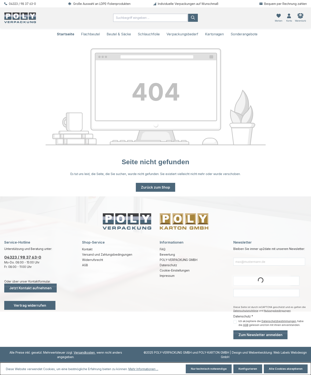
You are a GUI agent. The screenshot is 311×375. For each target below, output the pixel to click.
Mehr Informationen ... (143, 369)
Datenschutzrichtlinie (245, 310)
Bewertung (167, 254)
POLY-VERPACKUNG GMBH (178, 260)
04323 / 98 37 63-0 (22, 257)
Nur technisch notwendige (209, 368)
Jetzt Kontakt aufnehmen (30, 288)
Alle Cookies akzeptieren (286, 368)
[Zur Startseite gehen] (51, 17)
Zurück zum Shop (155, 187)
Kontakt (87, 249)
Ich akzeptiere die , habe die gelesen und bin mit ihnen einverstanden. (271, 323)
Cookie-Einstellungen (175, 270)
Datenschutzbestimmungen (278, 321)
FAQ (162, 249)
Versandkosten (84, 352)
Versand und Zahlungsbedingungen (107, 254)
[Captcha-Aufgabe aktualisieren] (294, 280)
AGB (85, 265)
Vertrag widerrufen (30, 305)
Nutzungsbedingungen (277, 310)
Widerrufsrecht (92, 260)
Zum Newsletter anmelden (260, 335)
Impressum (167, 275)
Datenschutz (168, 265)
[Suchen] (193, 18)
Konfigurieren (247, 368)
